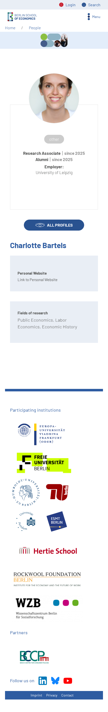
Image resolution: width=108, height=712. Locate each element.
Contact (67, 695)
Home (10, 27)
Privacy (51, 695)
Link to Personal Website (38, 279)
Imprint (36, 695)
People (35, 27)
